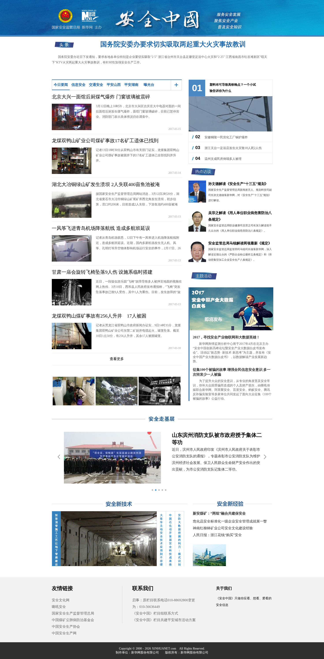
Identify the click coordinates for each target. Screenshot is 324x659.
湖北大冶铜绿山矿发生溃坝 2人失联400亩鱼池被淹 (106, 184)
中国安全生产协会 (66, 626)
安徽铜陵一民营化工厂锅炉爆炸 (226, 137)
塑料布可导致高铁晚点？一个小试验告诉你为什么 (233, 87)
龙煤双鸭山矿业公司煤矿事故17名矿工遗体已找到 (105, 140)
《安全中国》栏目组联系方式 (155, 613)
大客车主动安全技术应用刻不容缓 (161, 537)
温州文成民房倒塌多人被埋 (223, 159)
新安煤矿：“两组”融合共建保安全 (219, 513)
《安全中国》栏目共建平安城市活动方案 (164, 620)
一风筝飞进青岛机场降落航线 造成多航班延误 (101, 228)
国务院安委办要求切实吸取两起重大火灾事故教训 (173, 44)
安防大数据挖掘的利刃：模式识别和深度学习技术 (179, 537)
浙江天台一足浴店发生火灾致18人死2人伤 (233, 148)
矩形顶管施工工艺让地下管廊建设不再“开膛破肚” (56, 537)
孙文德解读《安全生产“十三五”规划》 (238, 184)
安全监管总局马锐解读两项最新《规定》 (240, 243)
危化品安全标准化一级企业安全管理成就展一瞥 (230, 521)
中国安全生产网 (64, 633)
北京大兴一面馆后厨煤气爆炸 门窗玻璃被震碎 (101, 97)
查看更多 (117, 359)
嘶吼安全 (59, 607)
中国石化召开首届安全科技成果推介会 (170, 537)
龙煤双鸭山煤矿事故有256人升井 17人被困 (99, 316)
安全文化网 (60, 600)
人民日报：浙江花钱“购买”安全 (217, 535)
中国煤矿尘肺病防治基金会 (73, 620)
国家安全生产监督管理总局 (73, 613)
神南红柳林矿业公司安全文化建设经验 (223, 528)
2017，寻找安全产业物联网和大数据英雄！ (226, 337)
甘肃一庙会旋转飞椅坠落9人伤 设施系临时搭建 (102, 272)
